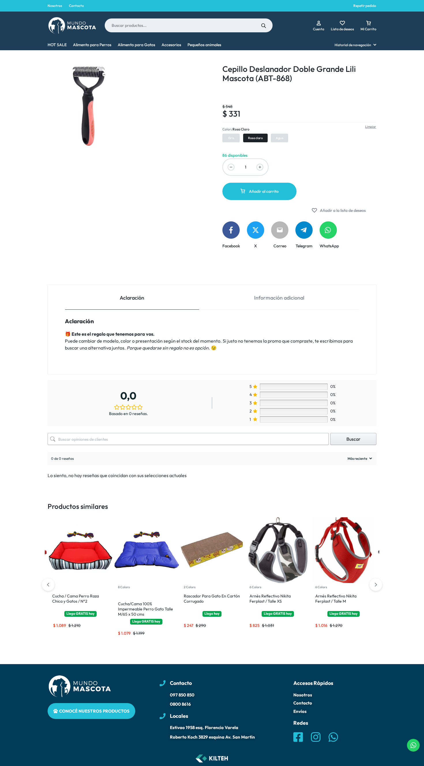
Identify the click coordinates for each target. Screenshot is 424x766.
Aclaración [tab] (132, 297)
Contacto (76, 5)
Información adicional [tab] (279, 297)
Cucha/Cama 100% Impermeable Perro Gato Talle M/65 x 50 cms (145, 609)
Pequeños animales (204, 44)
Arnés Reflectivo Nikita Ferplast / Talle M (336, 598)
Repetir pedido (364, 5)
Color (235, 129)
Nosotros (55, 5)
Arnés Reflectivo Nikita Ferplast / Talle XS (270, 598)
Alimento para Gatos (136, 44)
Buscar (353, 439)
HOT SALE (57, 44)
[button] (231, 138)
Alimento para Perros (92, 44)
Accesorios (171, 44)
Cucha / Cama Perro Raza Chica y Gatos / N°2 (75, 598)
